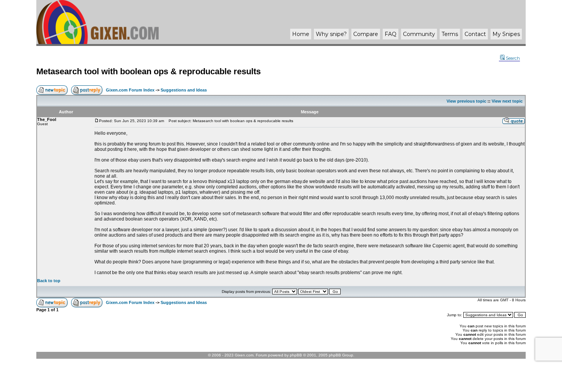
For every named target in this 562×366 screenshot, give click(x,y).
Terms (450, 34)
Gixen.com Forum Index (130, 90)
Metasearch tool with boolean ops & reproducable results (148, 71)
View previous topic (466, 101)
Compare (365, 34)
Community (419, 34)
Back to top (48, 280)
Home (300, 34)
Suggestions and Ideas (184, 90)
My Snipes (506, 34)
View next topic (507, 101)
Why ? (331, 34)
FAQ (390, 34)
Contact (475, 34)
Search (513, 58)
